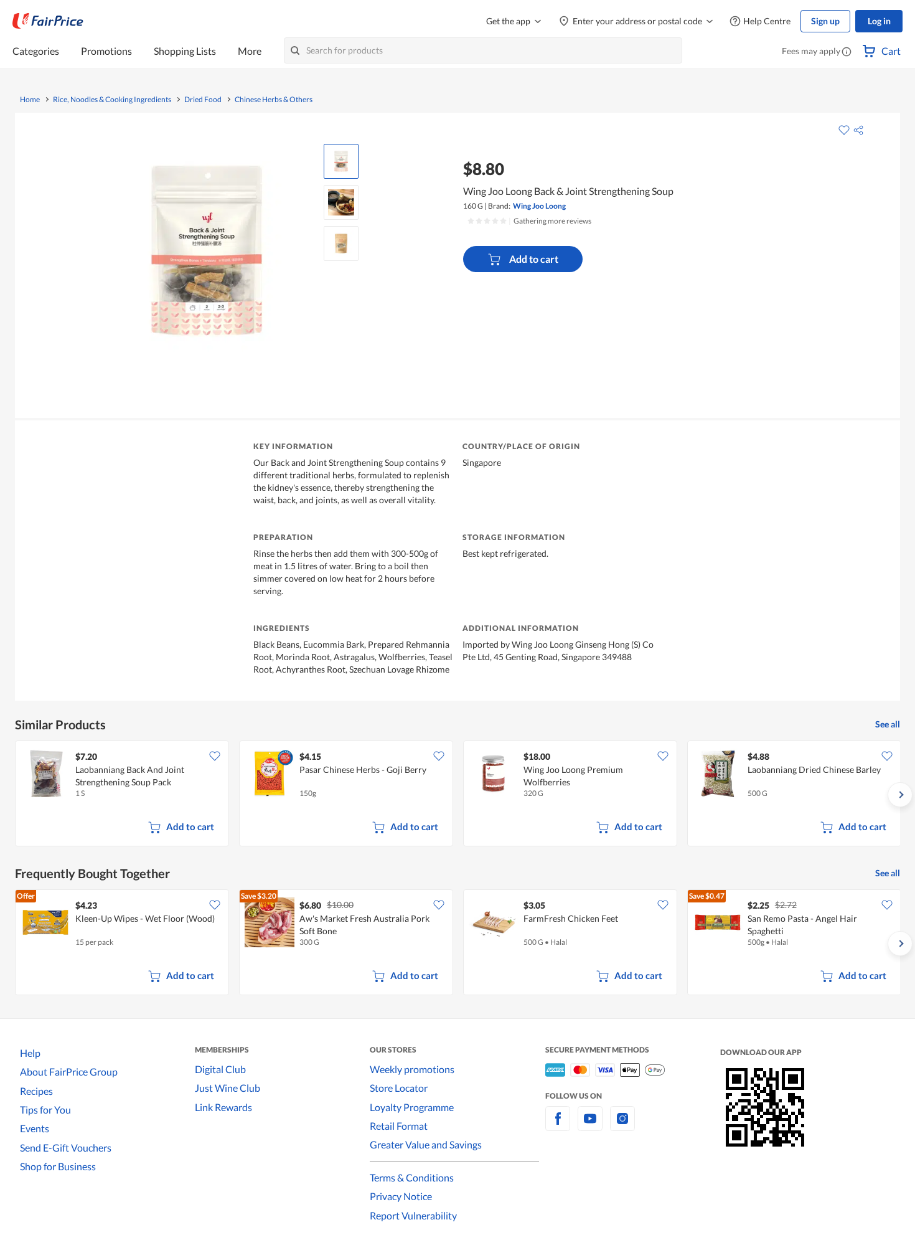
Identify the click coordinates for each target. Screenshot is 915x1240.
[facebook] (557, 1126)
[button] (847, 52)
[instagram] (622, 1126)
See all (887, 724)
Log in (879, 21)
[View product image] (341, 161)
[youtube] (590, 1126)
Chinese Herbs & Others (273, 99)
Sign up (825, 21)
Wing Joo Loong (539, 206)
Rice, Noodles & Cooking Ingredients (112, 99)
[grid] (457, 795)
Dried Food (203, 99)
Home (30, 99)
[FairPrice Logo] (47, 21)
